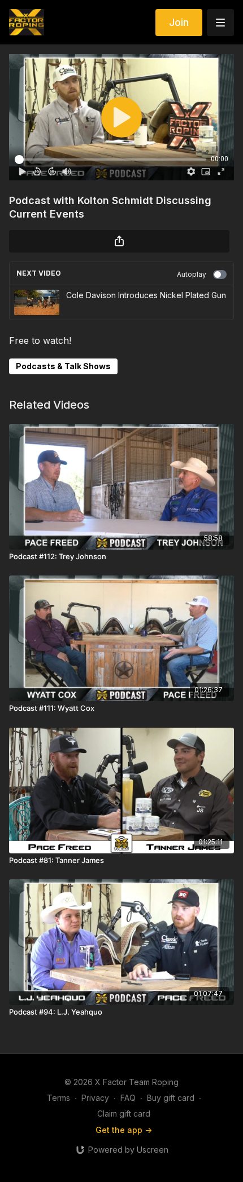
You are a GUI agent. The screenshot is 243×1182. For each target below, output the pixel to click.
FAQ (128, 1098)
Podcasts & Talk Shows (63, 366)
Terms (58, 1098)
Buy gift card (170, 1098)
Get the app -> (124, 1130)
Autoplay (191, 274)
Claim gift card (123, 1113)
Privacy (95, 1098)
